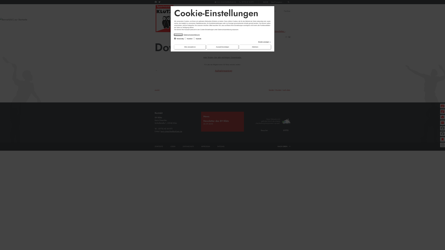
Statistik (198, 39)
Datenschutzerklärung (192, 35)
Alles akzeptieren (190, 47)
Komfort (190, 39)
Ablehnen (255, 47)
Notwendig (180, 39)
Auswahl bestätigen (222, 47)
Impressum (178, 35)
